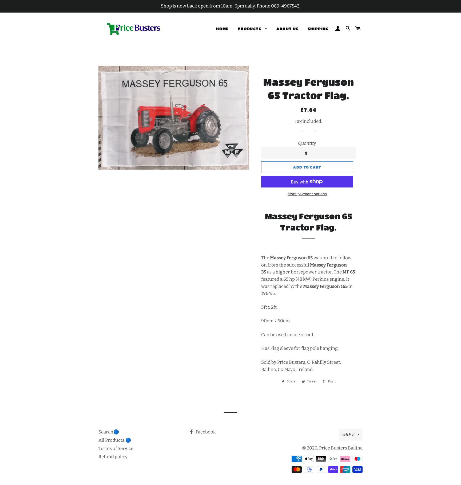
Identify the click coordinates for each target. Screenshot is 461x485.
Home (222, 28)
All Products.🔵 (114, 440)
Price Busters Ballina (341, 448)
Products (250, 28)
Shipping (318, 28)
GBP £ (348, 434)
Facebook (205, 432)
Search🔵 (108, 432)
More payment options (307, 194)
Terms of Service (115, 448)
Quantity (307, 143)
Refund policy (113, 457)
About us (287, 28)
